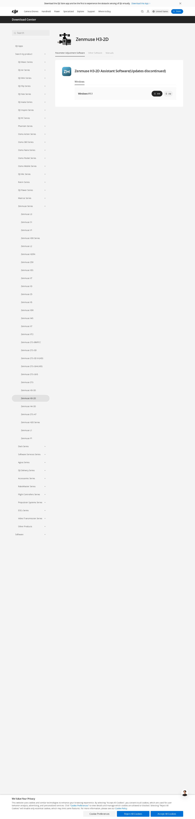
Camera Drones (31, 11)
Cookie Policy (121, 808)
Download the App (140, 3)
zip (169, 93)
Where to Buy (104, 11)
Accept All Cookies (167, 813)
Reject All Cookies (133, 813)
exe (158, 93)
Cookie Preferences (79, 805)
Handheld (46, 11)
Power (57, 11)
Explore (80, 11)
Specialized (68, 11)
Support (91, 11)
